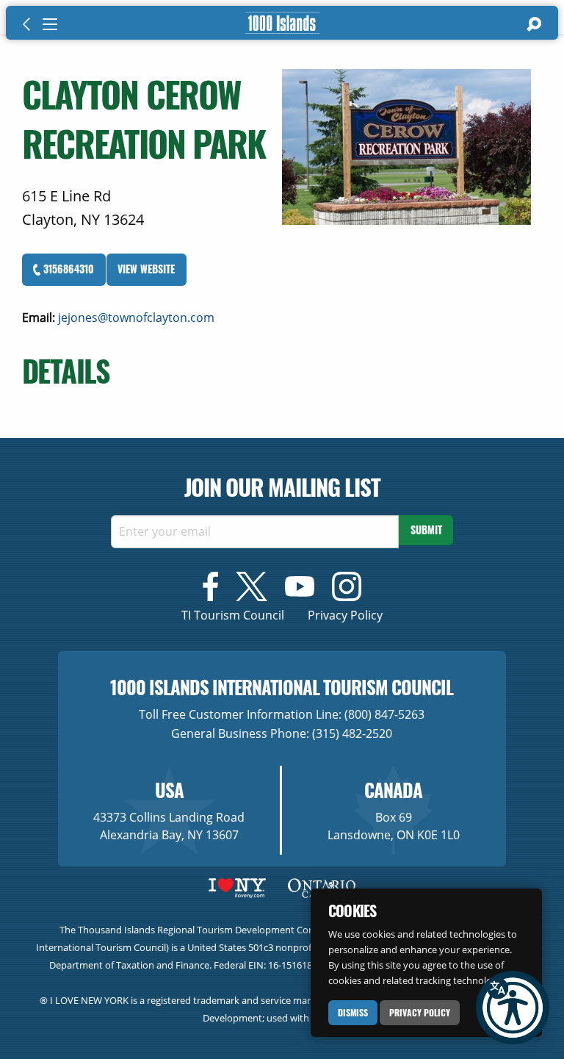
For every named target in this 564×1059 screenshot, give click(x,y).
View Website (146, 268)
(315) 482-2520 (352, 733)
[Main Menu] (50, 24)
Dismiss (353, 1012)
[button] (512, 1007)
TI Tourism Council (232, 615)
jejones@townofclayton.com (136, 317)
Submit (426, 529)
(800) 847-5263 (384, 714)
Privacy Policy (419, 1012)
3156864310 (67, 268)
